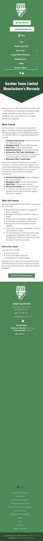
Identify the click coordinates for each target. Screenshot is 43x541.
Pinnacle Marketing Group (25, 538)
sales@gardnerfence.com (23, 316)
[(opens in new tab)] (21, 408)
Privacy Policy (33, 535)
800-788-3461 (23, 313)
